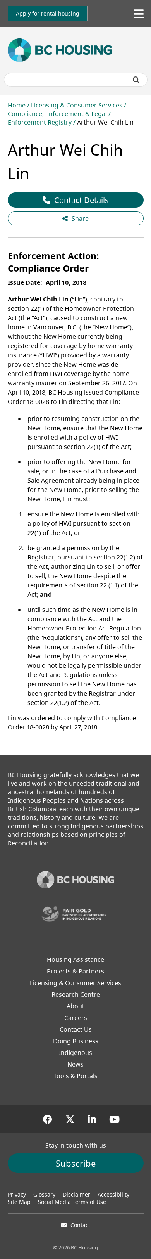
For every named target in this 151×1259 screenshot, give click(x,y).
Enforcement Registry (40, 122)
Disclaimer (76, 1194)
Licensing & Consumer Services (76, 105)
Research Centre (75, 994)
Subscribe (76, 1163)
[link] (48, 13)
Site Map (19, 1201)
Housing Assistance (75, 959)
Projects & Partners (75, 971)
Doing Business (75, 1041)
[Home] (75, 880)
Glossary (44, 1194)
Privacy (17, 1194)
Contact (80, 1225)
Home (17, 105)
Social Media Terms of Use (72, 1201)
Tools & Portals (75, 1076)
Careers (75, 1017)
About (75, 1006)
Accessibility (113, 1194)
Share (80, 218)
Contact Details (81, 200)
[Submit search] (136, 79)
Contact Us (76, 1029)
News (75, 1064)
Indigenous (75, 1052)
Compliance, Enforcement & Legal (57, 113)
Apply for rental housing (47, 13)
